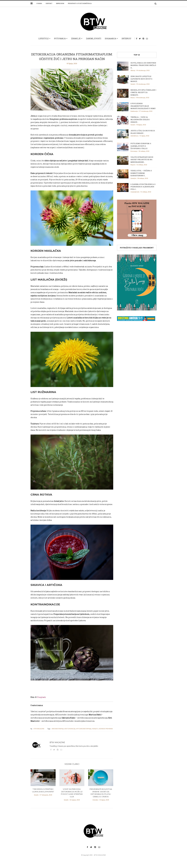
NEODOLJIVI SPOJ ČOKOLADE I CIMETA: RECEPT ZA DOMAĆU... (143, 92)
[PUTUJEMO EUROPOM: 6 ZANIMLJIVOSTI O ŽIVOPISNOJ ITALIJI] (122, 146)
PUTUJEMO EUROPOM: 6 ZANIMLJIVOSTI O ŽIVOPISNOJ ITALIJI (141, 146)
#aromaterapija (58, 729)
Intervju (126, 38)
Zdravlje (76, 38)
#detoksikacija (69, 729)
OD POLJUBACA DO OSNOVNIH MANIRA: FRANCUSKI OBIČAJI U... (143, 65)
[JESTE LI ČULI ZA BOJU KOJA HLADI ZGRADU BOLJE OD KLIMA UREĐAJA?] (122, 134)
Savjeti (36, 795)
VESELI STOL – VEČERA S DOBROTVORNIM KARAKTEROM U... (141, 173)
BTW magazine (39, 729)
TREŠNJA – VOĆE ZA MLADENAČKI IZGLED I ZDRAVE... (140, 119)
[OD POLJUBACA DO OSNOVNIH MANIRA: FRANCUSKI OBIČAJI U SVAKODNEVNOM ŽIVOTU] (122, 66)
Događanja (110, 38)
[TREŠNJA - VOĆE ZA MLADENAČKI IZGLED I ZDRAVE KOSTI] (122, 120)
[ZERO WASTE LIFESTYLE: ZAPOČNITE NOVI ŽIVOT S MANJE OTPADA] (122, 79)
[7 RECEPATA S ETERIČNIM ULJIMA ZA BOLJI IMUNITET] (43, 778)
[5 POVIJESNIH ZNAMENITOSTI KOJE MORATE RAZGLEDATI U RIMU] (122, 106)
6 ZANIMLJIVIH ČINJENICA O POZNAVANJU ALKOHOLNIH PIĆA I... (143, 186)
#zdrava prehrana (106, 729)
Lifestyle (43, 38)
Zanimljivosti (93, 38)
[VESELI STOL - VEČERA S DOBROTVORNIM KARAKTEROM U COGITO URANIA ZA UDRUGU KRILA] (122, 174)
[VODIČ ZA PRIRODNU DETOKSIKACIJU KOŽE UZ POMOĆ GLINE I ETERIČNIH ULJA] (71, 778)
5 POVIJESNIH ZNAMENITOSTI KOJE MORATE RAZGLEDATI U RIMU (143, 106)
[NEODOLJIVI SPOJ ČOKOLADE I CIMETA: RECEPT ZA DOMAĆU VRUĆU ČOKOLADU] (122, 93)
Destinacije (134, 111)
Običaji (133, 70)
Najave (133, 165)
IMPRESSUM (60, 3)
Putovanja (60, 38)
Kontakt (49, 3)
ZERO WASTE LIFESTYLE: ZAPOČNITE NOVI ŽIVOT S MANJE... (141, 78)
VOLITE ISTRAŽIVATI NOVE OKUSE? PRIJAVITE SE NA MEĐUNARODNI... (142, 159)
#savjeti (95, 729)
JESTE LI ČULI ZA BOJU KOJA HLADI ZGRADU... (143, 131)
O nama (39, 3)
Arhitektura (134, 136)
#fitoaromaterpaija (83, 729)
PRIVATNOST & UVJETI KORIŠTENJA (80, 3)
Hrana (133, 97)
